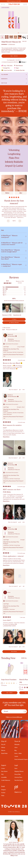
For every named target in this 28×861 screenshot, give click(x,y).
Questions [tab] (17, 315)
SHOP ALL (24, 658)
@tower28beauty (17, 717)
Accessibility (4, 777)
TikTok (2, 795)
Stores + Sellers (18, 753)
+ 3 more (21, 517)
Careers (16, 756)
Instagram (3, 789)
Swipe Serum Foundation (8, 679)
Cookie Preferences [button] (5, 780)
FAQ (2, 774)
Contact (3, 768)
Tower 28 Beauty (16, 811)
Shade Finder (4, 753)
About (15, 747)
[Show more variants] (16, 683)
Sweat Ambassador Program (20, 759)
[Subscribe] (25, 711)
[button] (2, 4)
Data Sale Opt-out (18, 780)
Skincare (3, 750)
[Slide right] (19, 221)
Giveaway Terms (18, 777)
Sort (3, 329)
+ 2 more (21, 453)
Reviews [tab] (7, 315)
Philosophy (16, 744)
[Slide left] (8, 221)
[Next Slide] (24, 307)
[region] (14, 307)
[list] (14, 196)
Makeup (3, 747)
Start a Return (4, 771)
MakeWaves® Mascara (14, 340)
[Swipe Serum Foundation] (9, 669)
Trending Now (8, 658)
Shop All (3, 744)
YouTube (3, 792)
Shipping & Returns (18, 771)
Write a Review (17, 323)
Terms (15, 768)
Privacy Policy (17, 774)
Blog (15, 750)
